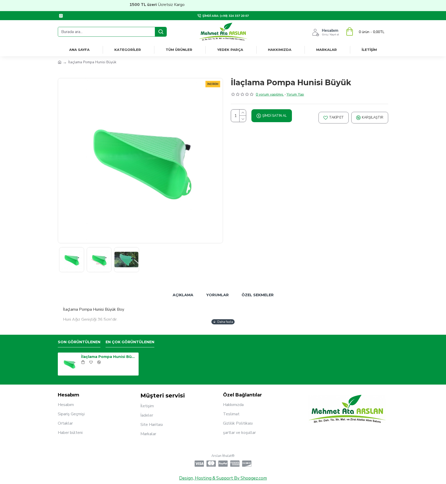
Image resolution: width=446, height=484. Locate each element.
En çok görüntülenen (130, 342)
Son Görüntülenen (79, 342)
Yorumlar (217, 295)
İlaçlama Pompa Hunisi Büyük (109, 356)
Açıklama (183, 295)
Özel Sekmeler (258, 295)
